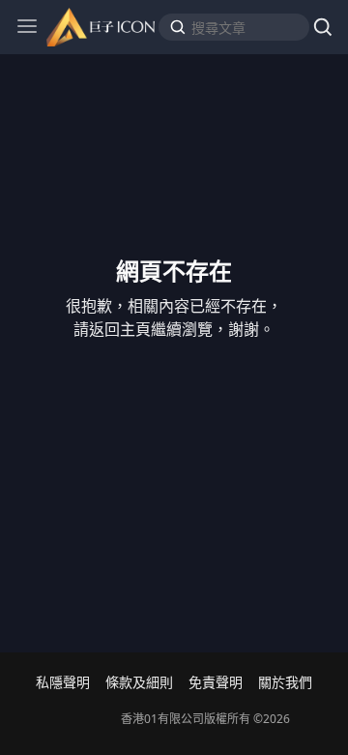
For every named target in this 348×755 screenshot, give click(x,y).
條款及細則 (139, 682)
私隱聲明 (63, 682)
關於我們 (285, 682)
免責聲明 (215, 682)
